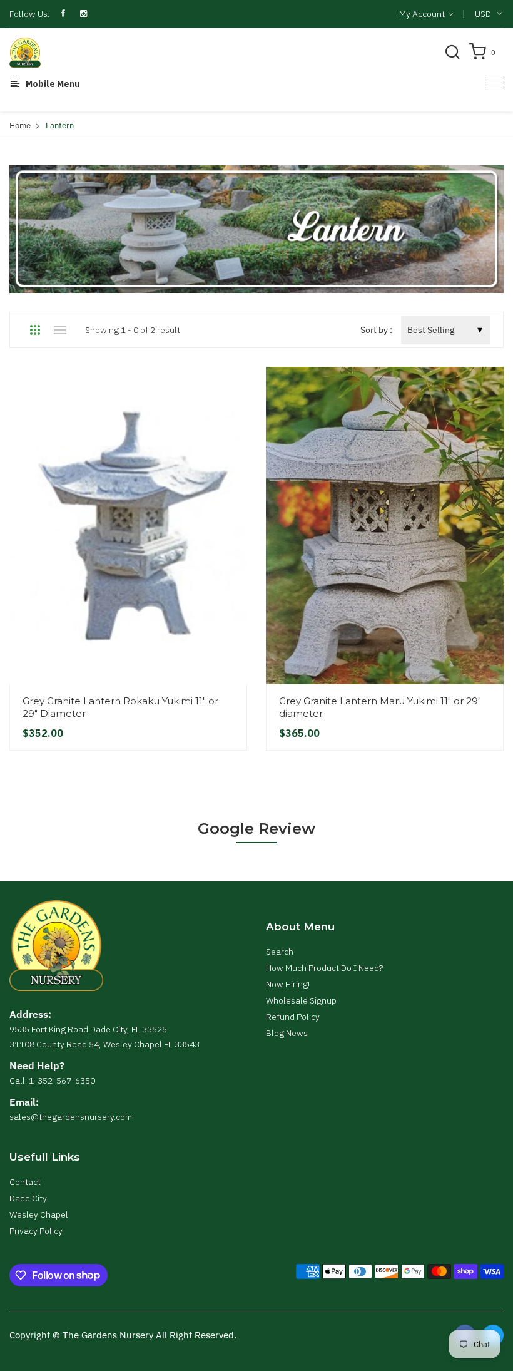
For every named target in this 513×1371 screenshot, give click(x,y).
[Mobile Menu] (496, 83)
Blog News (287, 1033)
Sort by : (376, 330)
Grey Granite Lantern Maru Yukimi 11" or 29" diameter (380, 707)
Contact (25, 1182)
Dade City (28, 1198)
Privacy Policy (36, 1230)
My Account (423, 13)
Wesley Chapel (38, 1214)
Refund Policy (293, 1016)
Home (20, 125)
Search (279, 951)
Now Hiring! (288, 984)
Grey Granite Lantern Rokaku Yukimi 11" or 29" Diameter (120, 707)
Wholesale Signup (301, 1000)
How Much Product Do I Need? (324, 967)
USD (483, 13)
